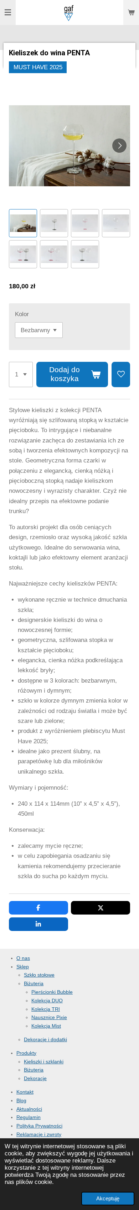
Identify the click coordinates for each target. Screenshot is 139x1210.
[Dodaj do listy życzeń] (121, 374)
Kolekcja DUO (47, 1000)
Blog (21, 1100)
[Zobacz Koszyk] (131, 12)
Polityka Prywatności (39, 1126)
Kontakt (25, 1092)
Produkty (26, 1053)
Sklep (22, 966)
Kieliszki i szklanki (43, 1061)
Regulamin (28, 1117)
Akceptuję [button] (107, 1198)
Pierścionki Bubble (52, 992)
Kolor (22, 314)
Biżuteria (33, 983)
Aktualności (29, 1109)
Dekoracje (35, 1078)
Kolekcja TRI (45, 1009)
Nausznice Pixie (49, 1017)
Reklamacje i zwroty (38, 1134)
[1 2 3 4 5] (21, 374)
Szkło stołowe (39, 975)
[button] (23, 223)
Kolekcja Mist (46, 1026)
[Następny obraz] (119, 145)
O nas (23, 958)
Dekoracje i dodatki (45, 1039)
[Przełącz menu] (8, 12)
